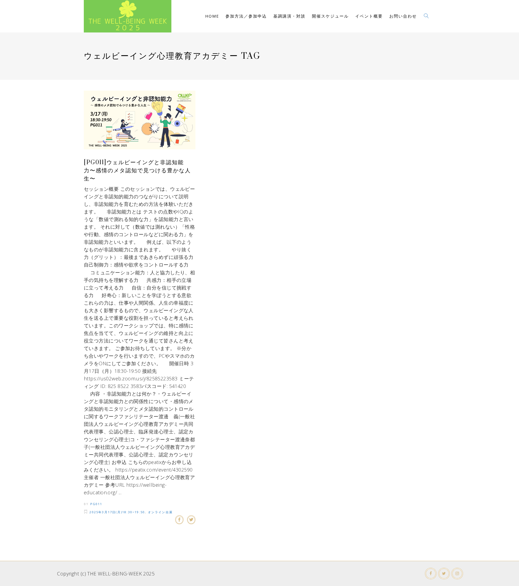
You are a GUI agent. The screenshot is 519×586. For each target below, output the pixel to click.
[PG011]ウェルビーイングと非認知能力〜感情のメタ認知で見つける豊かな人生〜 (137, 170)
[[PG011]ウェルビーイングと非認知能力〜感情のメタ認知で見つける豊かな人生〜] (139, 120)
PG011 (96, 504)
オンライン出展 (160, 512)
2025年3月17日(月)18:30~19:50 (117, 512)
